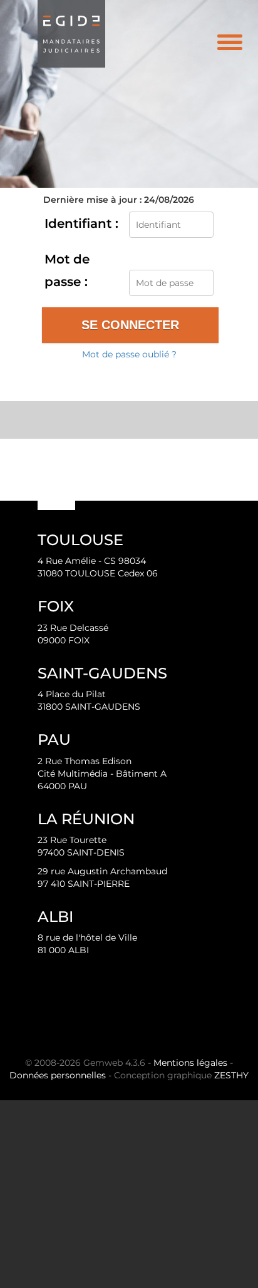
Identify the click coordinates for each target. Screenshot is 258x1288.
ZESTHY (231, 1075)
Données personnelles (57, 1075)
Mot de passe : (67, 270)
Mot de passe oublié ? (129, 354)
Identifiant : (81, 223)
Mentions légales (190, 1062)
